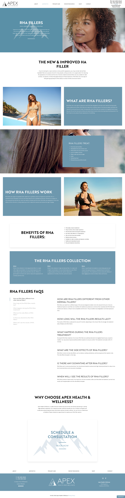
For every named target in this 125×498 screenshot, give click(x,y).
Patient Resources (74, 471)
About (14, 471)
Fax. (21, 479)
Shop (93, 471)
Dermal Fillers (33, 26)
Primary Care (52, 471)
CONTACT (121, 496)
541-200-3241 (116, 3)
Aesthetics (26, 26)
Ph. (21, 477)
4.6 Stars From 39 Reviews (20, 481)
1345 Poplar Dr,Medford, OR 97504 (104, 484)
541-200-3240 (116, 1)
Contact (109, 471)
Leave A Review (21, 484)
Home (21, 26)
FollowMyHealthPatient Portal (116, 6)
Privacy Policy (72, 495)
